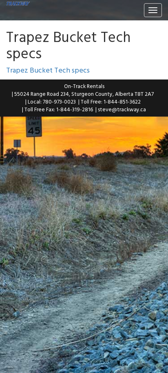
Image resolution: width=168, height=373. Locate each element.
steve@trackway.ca (122, 109)
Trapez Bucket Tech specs (48, 69)
